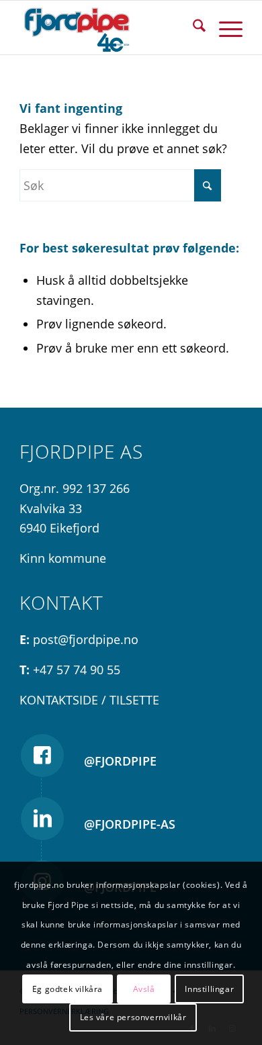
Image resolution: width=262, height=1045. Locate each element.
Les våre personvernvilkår (133, 1017)
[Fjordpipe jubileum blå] (108, 27)
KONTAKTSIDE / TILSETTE (89, 700)
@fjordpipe (120, 761)
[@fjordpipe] (42, 755)
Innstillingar (209, 989)
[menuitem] (192, 27)
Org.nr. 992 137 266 (74, 488)
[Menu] (224, 27)
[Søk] (192, 27)
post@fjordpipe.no (85, 639)
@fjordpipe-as (129, 824)
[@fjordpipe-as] (42, 818)
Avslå (144, 989)
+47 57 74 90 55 (76, 670)
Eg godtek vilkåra (67, 989)
